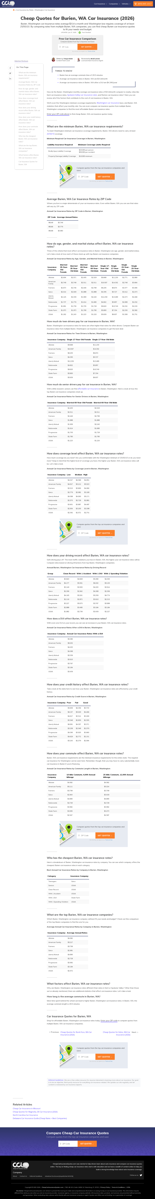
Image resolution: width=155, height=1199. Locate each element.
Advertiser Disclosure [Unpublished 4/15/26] (59, 1176)
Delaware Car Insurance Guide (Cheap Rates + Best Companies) (40, 1118)
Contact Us (23, 1176)
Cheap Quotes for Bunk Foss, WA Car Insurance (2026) (76, 1033)
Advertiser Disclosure (21, 61)
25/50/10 (50, 134)
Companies (113, 4)
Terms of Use (91, 51)
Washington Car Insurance (45, 10)
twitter (141, 1175)
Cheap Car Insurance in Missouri (27, 1108)
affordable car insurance (88, 388)
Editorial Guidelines (55, 1080)
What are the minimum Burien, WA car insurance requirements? (28, 75)
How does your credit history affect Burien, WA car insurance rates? (30, 120)
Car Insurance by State (24, 10)
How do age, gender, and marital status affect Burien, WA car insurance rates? (29, 91)
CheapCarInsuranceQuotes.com (52, 1187)
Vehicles (125, 4)
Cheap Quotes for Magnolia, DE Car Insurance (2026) (35, 1112)
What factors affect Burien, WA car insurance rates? (29, 156)
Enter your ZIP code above (58, 114)
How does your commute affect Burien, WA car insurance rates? (28, 129)
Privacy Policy (105, 1187)
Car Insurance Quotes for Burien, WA (28, 163)
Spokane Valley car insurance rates (82, 95)
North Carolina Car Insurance (25, 1115)
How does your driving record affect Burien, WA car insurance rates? (29, 110)
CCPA (128, 1187)
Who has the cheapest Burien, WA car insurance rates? (28, 139)
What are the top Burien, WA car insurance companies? (28, 148)
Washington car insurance (108, 103)
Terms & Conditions (118, 1187)
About (15, 1176)
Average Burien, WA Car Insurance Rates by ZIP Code (29, 83)
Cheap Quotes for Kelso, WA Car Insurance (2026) (116, 1033)
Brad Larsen (95, 59)
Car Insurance (99, 4)
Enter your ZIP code (109, 1020)
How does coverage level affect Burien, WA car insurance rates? (28, 101)
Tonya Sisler (68, 59)
